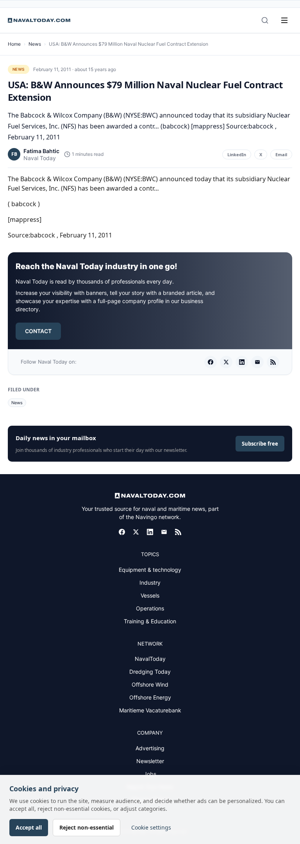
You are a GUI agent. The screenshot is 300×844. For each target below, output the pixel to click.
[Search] (264, 20)
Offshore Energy (150, 697)
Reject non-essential (86, 827)
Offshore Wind (150, 684)
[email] (257, 362)
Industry (150, 582)
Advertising (150, 748)
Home (14, 44)
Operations (150, 608)
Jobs (150, 774)
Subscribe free (260, 443)
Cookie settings (151, 827)
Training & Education (150, 621)
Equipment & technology (150, 569)
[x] (226, 362)
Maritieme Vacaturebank (150, 710)
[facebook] (210, 362)
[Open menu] (284, 20)
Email (281, 154)
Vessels (150, 595)
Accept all (29, 827)
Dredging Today (150, 671)
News (35, 44)
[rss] (273, 362)
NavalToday (150, 658)
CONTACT (38, 331)
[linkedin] (242, 362)
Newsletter (150, 761)
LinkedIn (236, 154)
